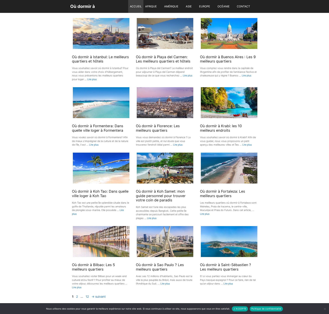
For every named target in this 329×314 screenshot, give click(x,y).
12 (88, 296)
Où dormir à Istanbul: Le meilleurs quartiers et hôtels (100, 59)
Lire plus (92, 79)
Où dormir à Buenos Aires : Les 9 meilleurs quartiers (228, 59)
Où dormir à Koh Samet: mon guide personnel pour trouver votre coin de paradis (161, 195)
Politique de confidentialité (266, 308)
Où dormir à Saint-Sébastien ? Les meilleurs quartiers (225, 267)
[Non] (324, 309)
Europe (204, 6)
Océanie (223, 6)
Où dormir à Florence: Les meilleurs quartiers (158, 128)
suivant (99, 296)
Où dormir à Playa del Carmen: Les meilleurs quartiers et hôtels (163, 59)
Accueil (136, 6)
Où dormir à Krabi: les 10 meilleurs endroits (221, 128)
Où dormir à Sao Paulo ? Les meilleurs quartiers (160, 267)
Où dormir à (82, 6)
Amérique (171, 6)
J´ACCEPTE (240, 308)
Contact (243, 6)
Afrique (151, 6)
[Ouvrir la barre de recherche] (255, 6)
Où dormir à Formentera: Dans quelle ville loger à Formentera (97, 128)
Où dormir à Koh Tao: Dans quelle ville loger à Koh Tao (100, 193)
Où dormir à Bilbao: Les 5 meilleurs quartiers (93, 267)
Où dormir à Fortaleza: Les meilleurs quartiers (222, 193)
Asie (189, 6)
